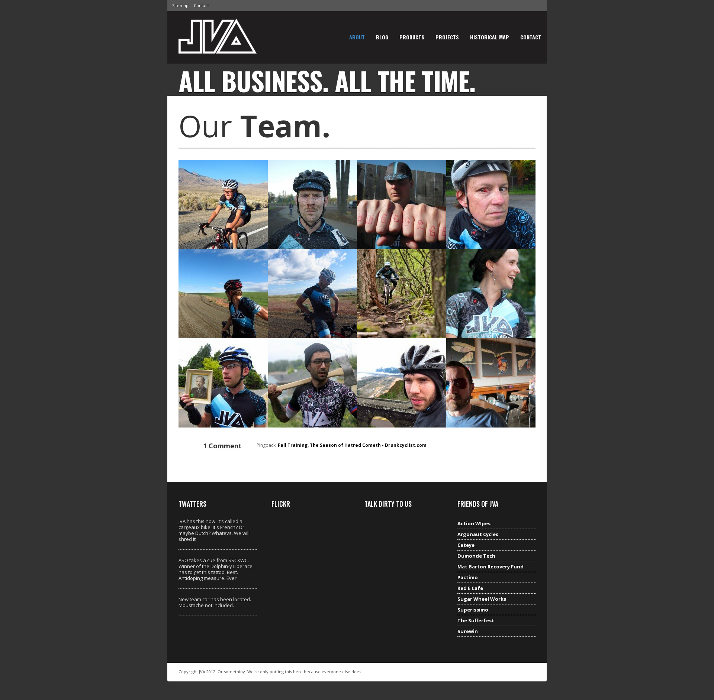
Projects (447, 37)
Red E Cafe (470, 588)
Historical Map (489, 37)
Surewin (467, 631)
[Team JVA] (217, 48)
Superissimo (472, 609)
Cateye (466, 545)
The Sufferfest (475, 620)
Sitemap (180, 5)
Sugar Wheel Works (481, 599)
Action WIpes (474, 523)
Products (411, 37)
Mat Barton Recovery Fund (490, 566)
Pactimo (467, 577)
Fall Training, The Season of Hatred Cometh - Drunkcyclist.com (352, 445)
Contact (201, 5)
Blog (382, 37)
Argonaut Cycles (477, 534)
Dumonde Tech (476, 555)
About (357, 37)
